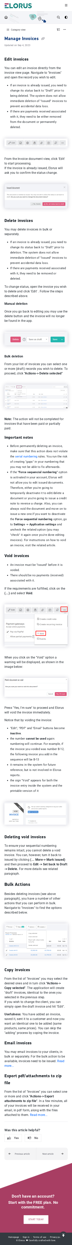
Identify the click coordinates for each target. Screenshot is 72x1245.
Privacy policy (57, 1237)
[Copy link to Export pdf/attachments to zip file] (16, 1083)
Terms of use (39, 1237)
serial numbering (26, 456)
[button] (20, 1154)
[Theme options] (66, 18)
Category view (18, 29)
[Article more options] (65, 30)
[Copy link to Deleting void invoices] (52, 837)
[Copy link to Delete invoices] (39, 221)
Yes (16, 1138)
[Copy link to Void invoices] (35, 556)
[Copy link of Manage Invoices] (43, 39)
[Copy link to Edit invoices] (34, 60)
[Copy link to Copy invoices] (36, 970)
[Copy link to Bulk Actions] (36, 885)
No (36, 1138)
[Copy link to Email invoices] (38, 1043)
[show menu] (66, 6)
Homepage (13, 1237)
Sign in (26, 1237)
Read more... (39, 1115)
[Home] (18, 6)
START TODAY (36, 1219)
